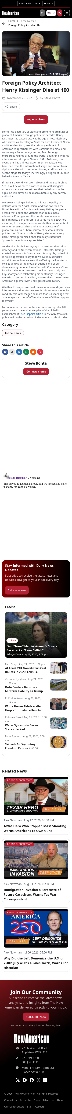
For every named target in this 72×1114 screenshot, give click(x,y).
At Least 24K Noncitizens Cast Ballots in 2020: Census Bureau (25, 670)
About (60, 1100)
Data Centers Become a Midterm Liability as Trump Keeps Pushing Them (24, 689)
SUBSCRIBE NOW (36, 1017)
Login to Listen (36, 119)
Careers (39, 1106)
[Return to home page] (31, 1038)
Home (11, 21)
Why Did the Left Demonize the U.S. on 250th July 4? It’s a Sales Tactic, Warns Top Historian (36, 963)
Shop (37, 3)
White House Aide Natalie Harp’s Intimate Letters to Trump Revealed (23, 708)
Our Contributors (14, 1106)
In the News (27, 21)
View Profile (38, 371)
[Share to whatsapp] (26, 352)
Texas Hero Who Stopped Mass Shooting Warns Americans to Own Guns (35, 828)
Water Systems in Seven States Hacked (21, 727)
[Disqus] (36, 425)
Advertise (48, 1100)
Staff (30, 1106)
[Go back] (4, 23)
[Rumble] (25, 1080)
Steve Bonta (52, 98)
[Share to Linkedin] (19, 352)
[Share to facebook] (5, 352)
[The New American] (10, 13)
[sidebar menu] (67, 13)
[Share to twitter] (12, 352)
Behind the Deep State (19, 780)
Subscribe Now (17, 590)
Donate (48, 3)
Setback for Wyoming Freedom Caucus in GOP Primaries (21, 746)
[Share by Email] (33, 352)
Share (13, 106)
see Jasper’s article (32, 314)
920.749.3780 (30, 1058)
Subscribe (25, 3)
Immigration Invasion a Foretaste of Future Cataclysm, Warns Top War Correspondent (32, 894)
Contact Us (10, 1100)
